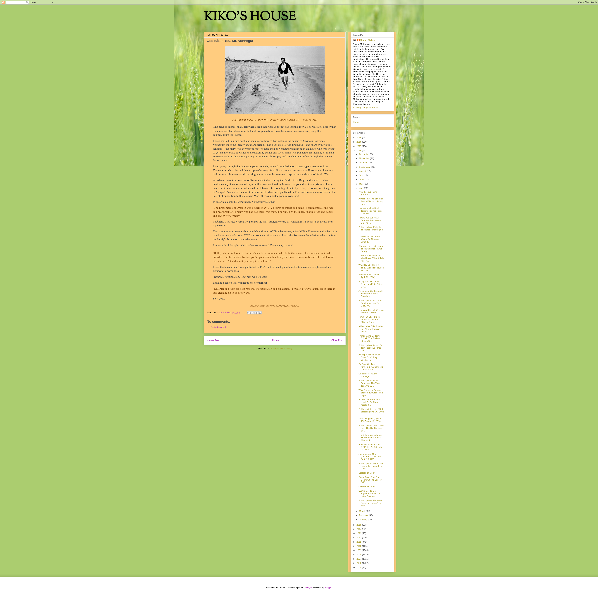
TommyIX (307, 588)
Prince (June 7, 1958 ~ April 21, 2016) (369, 275)
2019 (359, 137)
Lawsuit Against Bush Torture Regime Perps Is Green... (370, 211)
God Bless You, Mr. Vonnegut (367, 375)
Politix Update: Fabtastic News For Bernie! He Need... (370, 503)
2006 (359, 563)
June (362, 179)
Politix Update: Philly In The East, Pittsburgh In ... (370, 230)
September (365, 167)
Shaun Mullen (367, 40)
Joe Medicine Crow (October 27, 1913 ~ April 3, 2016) (369, 456)
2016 (359, 150)
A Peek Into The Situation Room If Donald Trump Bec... (370, 201)
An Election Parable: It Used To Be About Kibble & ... (369, 402)
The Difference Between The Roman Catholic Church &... (370, 437)
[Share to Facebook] (257, 312)
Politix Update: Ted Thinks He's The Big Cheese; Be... (371, 428)
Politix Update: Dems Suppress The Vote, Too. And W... (369, 383)
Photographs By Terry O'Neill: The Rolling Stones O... (369, 338)
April (361, 188)
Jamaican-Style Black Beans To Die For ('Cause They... (369, 319)
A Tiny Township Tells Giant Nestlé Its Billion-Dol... (370, 284)
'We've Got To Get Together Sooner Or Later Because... (369, 493)
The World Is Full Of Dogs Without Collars (371, 311)
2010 (359, 546)
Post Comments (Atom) (281, 348)
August (363, 171)
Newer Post (213, 340)
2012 (359, 537)
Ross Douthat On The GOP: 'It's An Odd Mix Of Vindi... (370, 447)
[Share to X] (254, 312)
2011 (359, 542)
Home (275, 340)
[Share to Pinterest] (260, 312)
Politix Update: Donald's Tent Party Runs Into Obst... (370, 348)
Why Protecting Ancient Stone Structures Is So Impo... (370, 393)
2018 (359, 142)
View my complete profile (365, 107)
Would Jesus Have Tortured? (367, 193)
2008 (359, 554)
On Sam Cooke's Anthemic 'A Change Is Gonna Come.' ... (370, 367)
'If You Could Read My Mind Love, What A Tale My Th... (371, 258)
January (363, 519)
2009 (359, 550)
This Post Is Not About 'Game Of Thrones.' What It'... (369, 239)
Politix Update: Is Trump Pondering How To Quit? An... (370, 303)
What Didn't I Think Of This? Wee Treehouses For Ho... (371, 268)
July (361, 175)
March (362, 511)
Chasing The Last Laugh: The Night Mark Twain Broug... (370, 249)
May (361, 184)
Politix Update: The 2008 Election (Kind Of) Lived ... (371, 412)
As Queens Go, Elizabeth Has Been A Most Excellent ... (370, 293)
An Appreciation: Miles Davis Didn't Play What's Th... (369, 357)
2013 (359, 533)
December (364, 154)
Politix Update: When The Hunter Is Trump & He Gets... (371, 466)
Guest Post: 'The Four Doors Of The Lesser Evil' (370, 480)
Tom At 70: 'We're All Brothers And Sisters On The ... (369, 220)
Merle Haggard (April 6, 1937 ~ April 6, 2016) (370, 419)
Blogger (328, 588)
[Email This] (248, 312)
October (363, 162)
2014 (359, 529)
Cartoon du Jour (366, 473)
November (364, 158)
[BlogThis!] (251, 312)
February (364, 515)
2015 (359, 525)
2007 (359, 559)
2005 (359, 567)
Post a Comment (218, 327)
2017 (359, 146)
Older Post (337, 340)
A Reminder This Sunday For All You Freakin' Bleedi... (370, 329)
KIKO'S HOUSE (250, 17)
